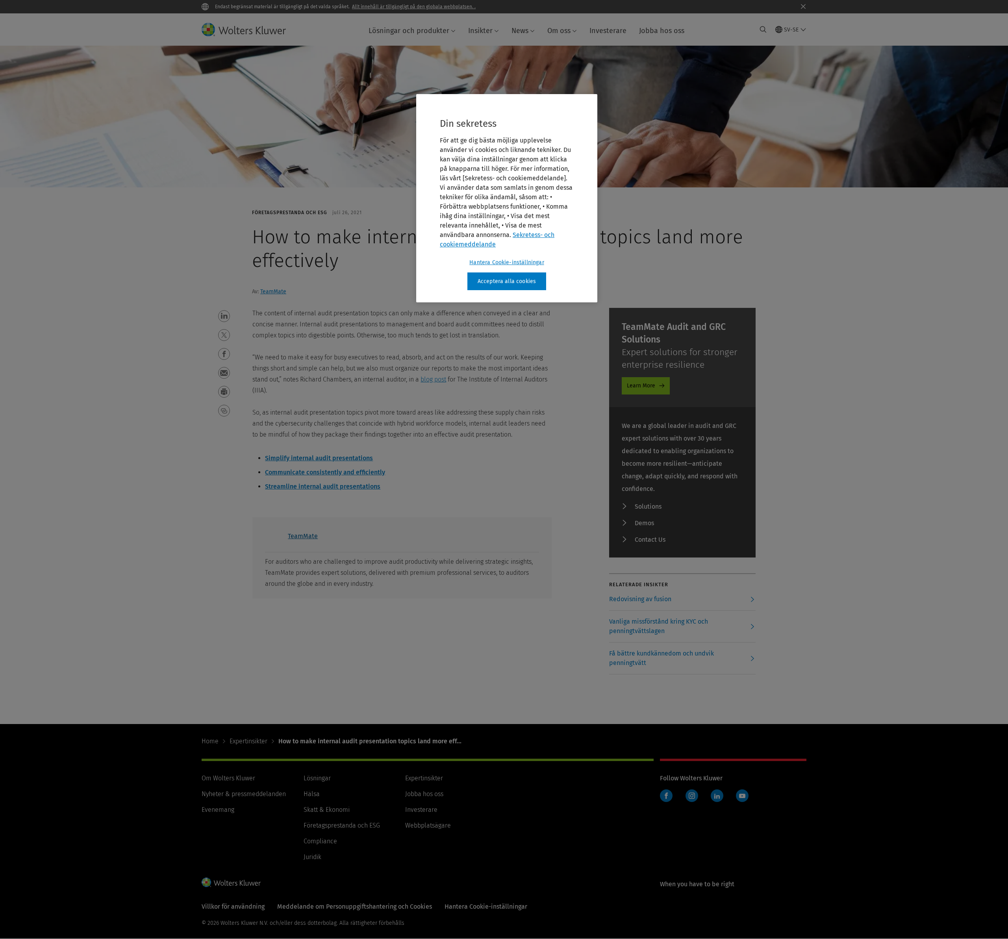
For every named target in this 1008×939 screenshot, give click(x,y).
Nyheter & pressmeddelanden (244, 794)
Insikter (480, 30)
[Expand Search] (763, 29)
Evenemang (218, 809)
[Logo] (250, 29)
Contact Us (650, 539)
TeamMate (273, 291)
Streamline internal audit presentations (322, 486)
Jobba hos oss (661, 30)
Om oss (559, 30)
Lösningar (317, 778)
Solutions (648, 506)
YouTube (742, 795)
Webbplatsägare (428, 825)
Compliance (320, 841)
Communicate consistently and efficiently (325, 472)
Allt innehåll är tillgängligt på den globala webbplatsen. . (414, 6)
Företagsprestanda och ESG (342, 825)
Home (210, 741)
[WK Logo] (231, 882)
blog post (433, 379)
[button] (224, 316)
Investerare (607, 30)
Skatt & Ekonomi (327, 809)
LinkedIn (717, 795)
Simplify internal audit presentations (319, 458)
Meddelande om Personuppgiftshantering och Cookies (354, 906)
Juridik (312, 857)
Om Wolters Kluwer (228, 778)
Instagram (692, 795)
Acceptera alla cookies (507, 281)
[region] (506, 198)
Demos (644, 523)
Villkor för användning (233, 906)
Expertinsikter (248, 741)
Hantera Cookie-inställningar (506, 262)
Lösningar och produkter (409, 30)
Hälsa (312, 794)
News (519, 30)
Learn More (641, 385)
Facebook (666, 795)
